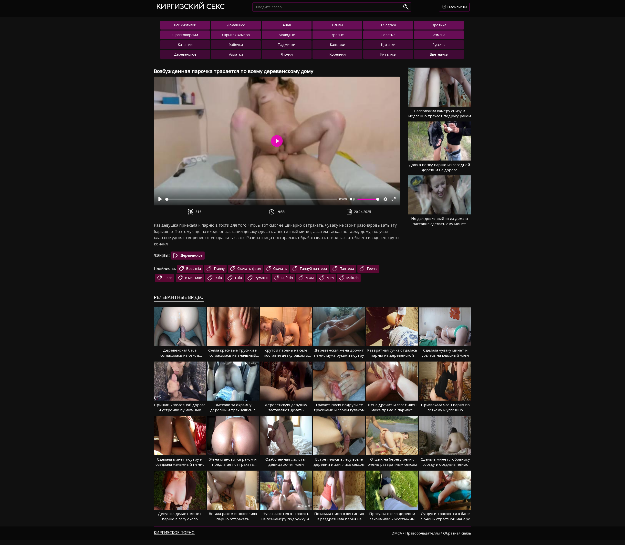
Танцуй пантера (313, 268)
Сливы (337, 25)
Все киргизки (185, 25)
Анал (287, 25)
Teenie (371, 268)
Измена (439, 34)
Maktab (352, 277)
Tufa (237, 277)
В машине (193, 277)
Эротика (439, 25)
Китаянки (388, 54)
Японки (287, 54)
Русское (439, 44)
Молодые (287, 34)
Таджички (286, 44)
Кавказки (337, 44)
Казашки (185, 44)
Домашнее (236, 25)
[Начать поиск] (406, 6)
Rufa (218, 277)
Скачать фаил (248, 268)
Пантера (346, 268)
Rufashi (286, 277)
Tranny (218, 268)
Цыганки (388, 44)
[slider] (251, 199)
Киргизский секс (190, 6)
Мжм (309, 277)
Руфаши (261, 277)
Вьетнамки (439, 54)
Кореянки (337, 54)
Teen (167, 277)
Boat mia (193, 268)
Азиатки (236, 54)
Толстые (388, 34)
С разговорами (185, 34)
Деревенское (185, 54)
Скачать (279, 268)
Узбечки (236, 44)
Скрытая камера (236, 34)
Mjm (329, 277)
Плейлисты (456, 6)
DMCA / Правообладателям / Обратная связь (431, 533)
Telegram (388, 25)
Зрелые (337, 34)
